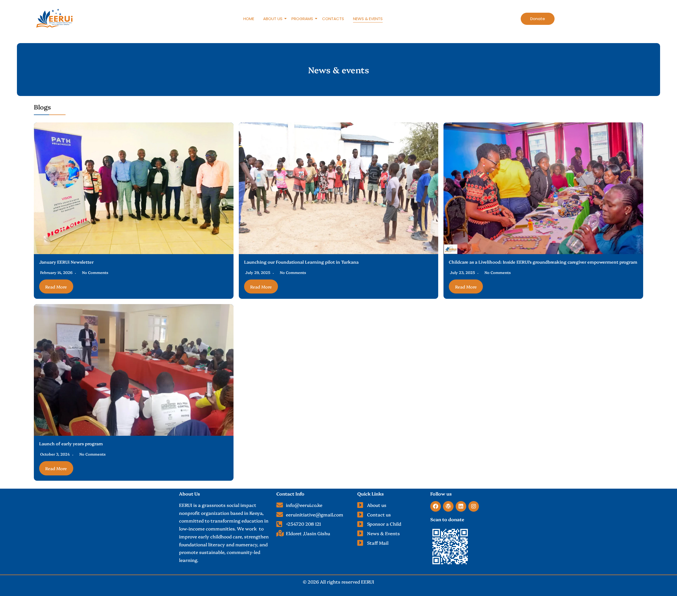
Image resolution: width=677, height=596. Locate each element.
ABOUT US (272, 18)
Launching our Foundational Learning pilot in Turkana (301, 262)
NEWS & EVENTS (368, 18)
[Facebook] (435, 506)
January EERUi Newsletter (66, 262)
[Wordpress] (448, 506)
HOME (248, 18)
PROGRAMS (302, 18)
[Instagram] (473, 506)
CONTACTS (333, 18)
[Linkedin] (461, 506)
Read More (56, 287)
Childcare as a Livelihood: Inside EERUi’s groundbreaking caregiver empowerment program (543, 262)
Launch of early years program (71, 443)
